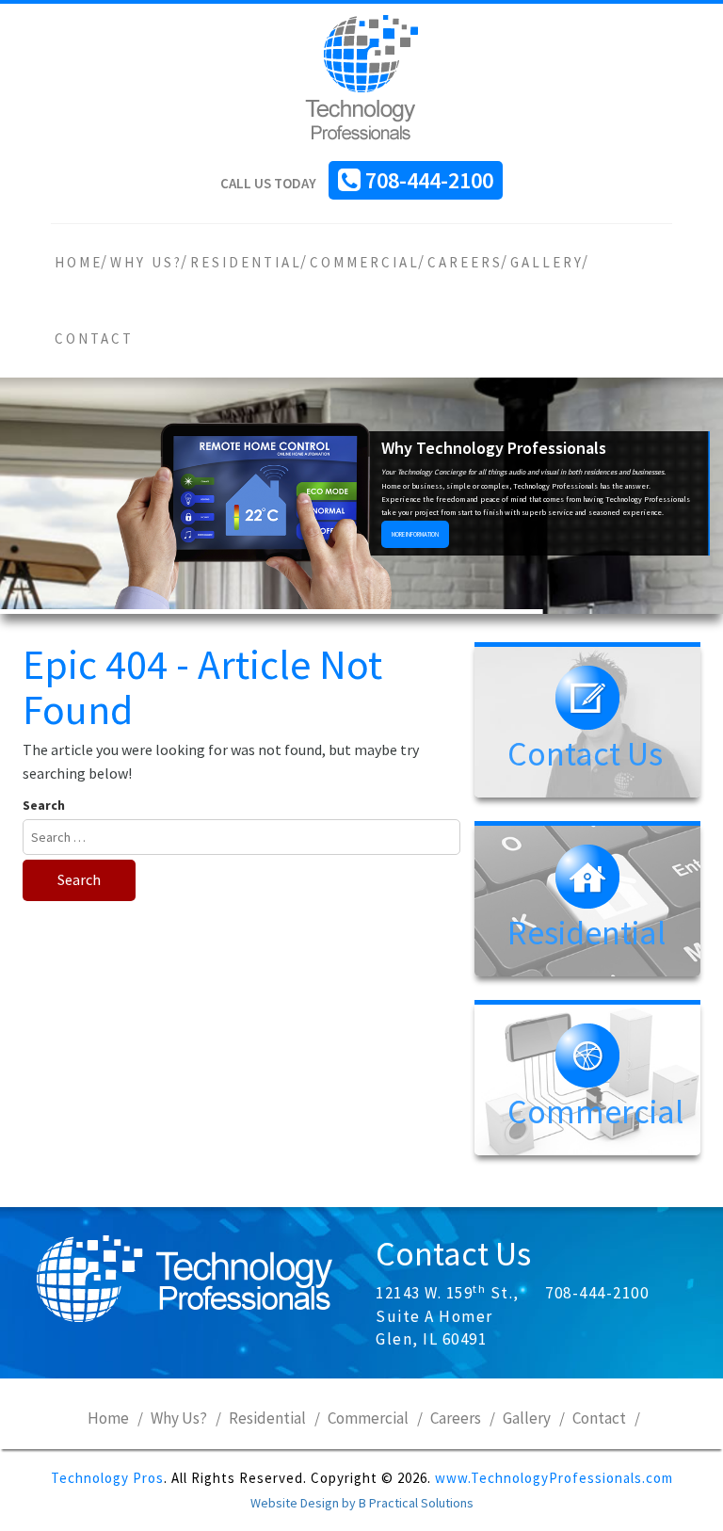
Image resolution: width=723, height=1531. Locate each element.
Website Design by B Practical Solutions (362, 1502)
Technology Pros (107, 1478)
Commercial (365, 262)
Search (44, 805)
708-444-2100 (429, 180)
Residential (246, 262)
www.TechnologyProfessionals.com (554, 1478)
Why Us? (146, 262)
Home (79, 262)
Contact (94, 338)
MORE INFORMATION (415, 534)
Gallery (547, 262)
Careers (465, 262)
